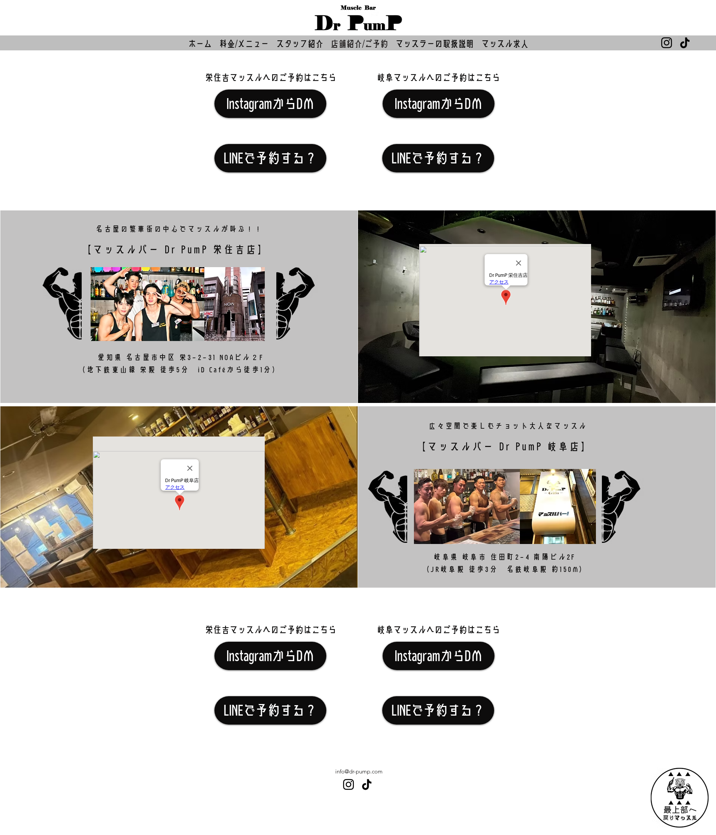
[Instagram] (666, 42)
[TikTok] (685, 42)
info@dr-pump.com (359, 771)
